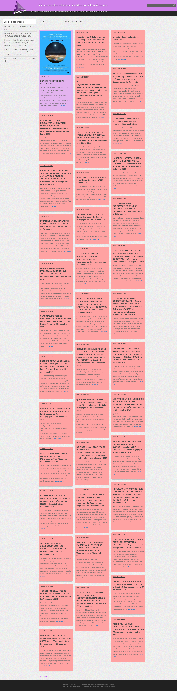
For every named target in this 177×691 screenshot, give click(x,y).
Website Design (66, 686)
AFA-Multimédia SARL (96, 686)
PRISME (76, 684)
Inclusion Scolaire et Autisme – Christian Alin (19, 60)
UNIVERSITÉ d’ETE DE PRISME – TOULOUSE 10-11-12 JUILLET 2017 (17, 34)
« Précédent (42, 677)
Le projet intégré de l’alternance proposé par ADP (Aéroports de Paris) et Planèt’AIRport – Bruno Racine (19, 42)
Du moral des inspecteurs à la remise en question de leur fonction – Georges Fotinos (126, 121)
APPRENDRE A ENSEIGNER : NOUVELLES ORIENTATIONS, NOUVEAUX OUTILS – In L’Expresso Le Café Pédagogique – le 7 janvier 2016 (91, 259)
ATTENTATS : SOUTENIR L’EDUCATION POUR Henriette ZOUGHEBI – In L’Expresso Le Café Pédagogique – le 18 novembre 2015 (128, 629)
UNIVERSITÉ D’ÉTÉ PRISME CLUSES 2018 (19, 28)
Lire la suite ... (64, 105)
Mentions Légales (109, 686)
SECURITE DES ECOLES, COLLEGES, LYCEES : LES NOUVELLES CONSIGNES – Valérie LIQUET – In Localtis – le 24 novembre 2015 (55, 548)
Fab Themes (77, 686)
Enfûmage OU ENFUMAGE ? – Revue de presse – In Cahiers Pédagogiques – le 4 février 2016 (90, 217)
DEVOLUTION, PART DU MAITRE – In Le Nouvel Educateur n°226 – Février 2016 (91, 180)
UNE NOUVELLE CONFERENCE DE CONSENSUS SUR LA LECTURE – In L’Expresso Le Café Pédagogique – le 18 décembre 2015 (55, 413)
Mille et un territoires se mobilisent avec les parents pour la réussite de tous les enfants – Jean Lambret (19, 51)
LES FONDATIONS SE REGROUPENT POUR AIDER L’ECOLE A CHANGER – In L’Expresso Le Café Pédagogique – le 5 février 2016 (128, 208)
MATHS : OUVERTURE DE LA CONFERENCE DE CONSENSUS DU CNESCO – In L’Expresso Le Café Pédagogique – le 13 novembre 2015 (55, 641)
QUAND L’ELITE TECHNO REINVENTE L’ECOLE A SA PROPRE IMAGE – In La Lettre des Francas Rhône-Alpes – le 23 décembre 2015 (55, 321)
